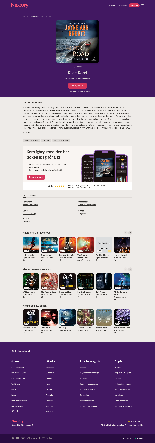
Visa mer (27, 132)
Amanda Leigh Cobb (87, 204)
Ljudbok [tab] (32, 195)
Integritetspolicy (118, 425)
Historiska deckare (44, 16)
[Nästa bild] (130, 233)
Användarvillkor (130, 425)
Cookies (140, 425)
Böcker (25, 16)
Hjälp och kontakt (23, 351)
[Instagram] (12, 411)
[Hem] (59, 5)
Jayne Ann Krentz (82, 78)
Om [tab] (24, 195)
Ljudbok (26, 221)
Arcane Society (29, 213)
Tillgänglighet (106, 425)
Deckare (33, 16)
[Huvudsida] (142, 5)
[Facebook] (18, 411)
